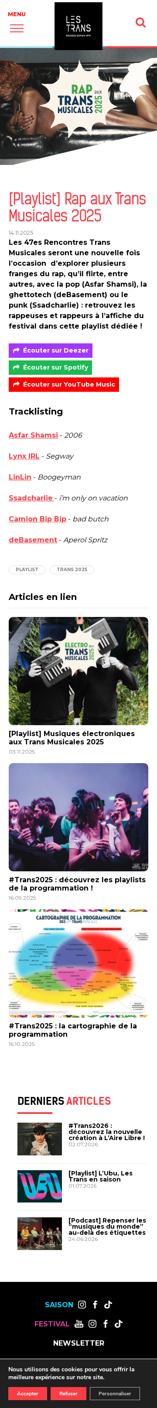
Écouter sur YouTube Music (69, 384)
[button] (16, 28)
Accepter (27, 1393)
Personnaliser (115, 1393)
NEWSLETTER (78, 1343)
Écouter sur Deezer (56, 350)
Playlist (27, 569)
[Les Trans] (78, 26)
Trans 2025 (72, 569)
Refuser (68, 1393)
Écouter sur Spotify (55, 367)
